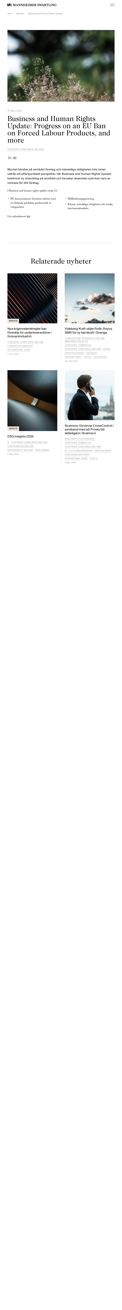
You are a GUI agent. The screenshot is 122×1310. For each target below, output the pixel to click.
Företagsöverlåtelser (20, 446)
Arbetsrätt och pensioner (80, 439)
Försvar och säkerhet (20, 346)
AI (8, 442)
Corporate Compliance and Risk (25, 149)
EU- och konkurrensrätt (79, 450)
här (28, 216)
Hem (9, 13)
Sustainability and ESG (20, 450)
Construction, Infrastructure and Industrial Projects (85, 340)
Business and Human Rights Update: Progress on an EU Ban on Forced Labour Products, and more (46, 13)
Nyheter (20, 13)
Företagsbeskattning (77, 454)
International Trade (18, 350)
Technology (100, 357)
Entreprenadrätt (75, 353)
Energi (107, 349)
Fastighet (91, 353)
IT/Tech (87, 357)
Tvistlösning (42, 450)
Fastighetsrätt (73, 357)
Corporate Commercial (78, 345)
